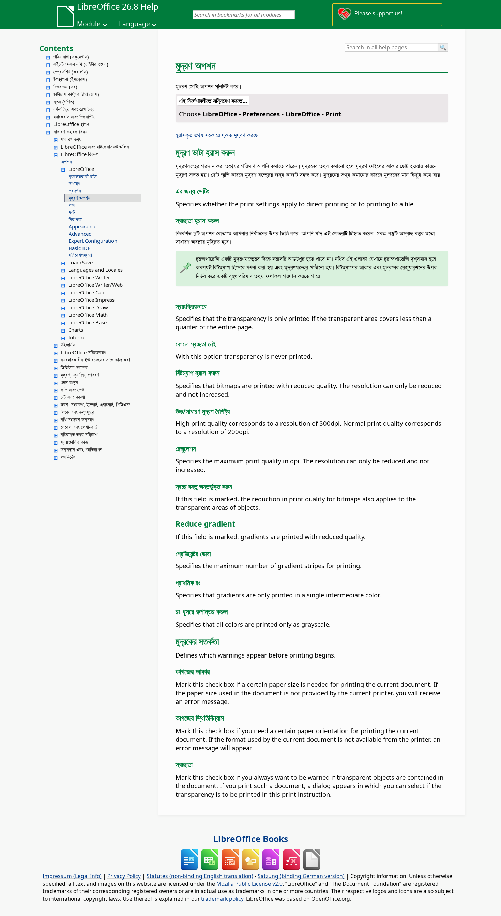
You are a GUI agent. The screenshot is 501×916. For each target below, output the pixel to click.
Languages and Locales (95, 269)
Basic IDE (79, 248)
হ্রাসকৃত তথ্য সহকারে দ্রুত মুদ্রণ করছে (217, 135)
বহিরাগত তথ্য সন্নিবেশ (79, 434)
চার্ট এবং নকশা (73, 397)
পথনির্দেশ (68, 457)
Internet (77, 337)
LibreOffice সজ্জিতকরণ (83, 352)
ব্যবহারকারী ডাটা (83, 176)
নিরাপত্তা (75, 219)
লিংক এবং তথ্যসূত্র (77, 412)
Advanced (80, 233)
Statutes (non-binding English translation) (200, 876)
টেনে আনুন (69, 382)
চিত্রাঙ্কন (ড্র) (65, 86)
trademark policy (222, 898)
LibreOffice (81, 168)
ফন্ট (72, 212)
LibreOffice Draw (88, 307)
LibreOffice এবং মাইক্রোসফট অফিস (95, 146)
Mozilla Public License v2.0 (249, 883)
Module (89, 23)
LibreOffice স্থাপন (71, 124)
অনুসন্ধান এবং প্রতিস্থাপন (81, 449)
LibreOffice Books (250, 838)
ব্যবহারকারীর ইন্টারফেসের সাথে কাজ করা (95, 359)
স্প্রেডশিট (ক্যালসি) (70, 71)
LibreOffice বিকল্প (79, 154)
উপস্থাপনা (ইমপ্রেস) (70, 79)
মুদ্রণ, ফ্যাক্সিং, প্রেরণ (80, 374)
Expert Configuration (93, 240)
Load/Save (80, 262)
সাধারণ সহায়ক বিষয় (70, 131)
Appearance (82, 226)
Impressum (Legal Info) (72, 876)
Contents (56, 48)
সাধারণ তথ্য (71, 139)
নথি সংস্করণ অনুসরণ (77, 419)
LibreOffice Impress (91, 299)
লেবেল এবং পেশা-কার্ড (79, 427)
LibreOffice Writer (89, 277)
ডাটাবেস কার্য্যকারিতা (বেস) (76, 94)
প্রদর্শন (75, 190)
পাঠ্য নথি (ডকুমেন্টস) (71, 56)
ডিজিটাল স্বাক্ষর (74, 367)
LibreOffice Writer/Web (95, 284)
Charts (75, 329)
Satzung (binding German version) (301, 876)
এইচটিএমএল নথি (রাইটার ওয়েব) (80, 64)
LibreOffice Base (87, 322)
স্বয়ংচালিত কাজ (74, 442)
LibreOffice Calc (86, 292)
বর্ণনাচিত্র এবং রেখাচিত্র (74, 109)
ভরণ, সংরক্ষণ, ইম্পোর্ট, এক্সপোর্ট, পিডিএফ (95, 404)
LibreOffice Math (88, 314)
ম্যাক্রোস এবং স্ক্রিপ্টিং (73, 116)
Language (134, 23)
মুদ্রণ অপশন (79, 197)
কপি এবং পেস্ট (72, 389)
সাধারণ (74, 183)
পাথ (72, 205)
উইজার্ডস (68, 344)
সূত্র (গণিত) (63, 101)
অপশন (66, 161)
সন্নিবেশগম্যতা (80, 255)
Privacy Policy (124, 876)
